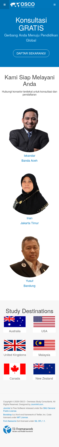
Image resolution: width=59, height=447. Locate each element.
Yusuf (29, 280)
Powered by (18, 430)
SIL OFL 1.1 (40, 420)
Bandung (29, 285)
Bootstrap (7, 414)
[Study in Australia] (14, 322)
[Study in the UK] (14, 345)
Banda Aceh (29, 160)
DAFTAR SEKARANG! (31, 53)
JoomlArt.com (37, 404)
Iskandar (29, 155)
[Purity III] (22, 4)
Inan (29, 218)
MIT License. (22, 417)
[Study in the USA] (44, 322)
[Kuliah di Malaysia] (44, 345)
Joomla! (6, 408)
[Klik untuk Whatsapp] (29, 129)
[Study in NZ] (44, 369)
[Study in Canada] (14, 369)
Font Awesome (10, 420)
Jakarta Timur (29, 223)
